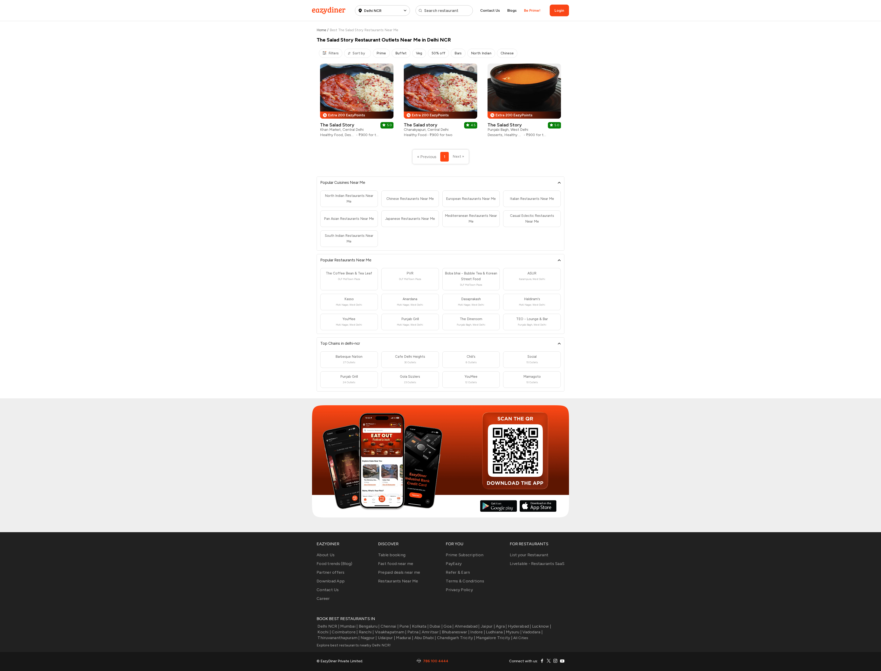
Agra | (501, 626)
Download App (331, 581)
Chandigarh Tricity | (456, 637)
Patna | (414, 632)
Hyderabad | (519, 626)
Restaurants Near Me (398, 581)
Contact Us (490, 10)
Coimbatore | (345, 632)
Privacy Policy (459, 589)
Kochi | (324, 632)
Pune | (405, 626)
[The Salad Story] (356, 102)
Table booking (391, 554)
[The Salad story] (440, 102)
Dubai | (436, 626)
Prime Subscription (464, 554)
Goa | (448, 626)
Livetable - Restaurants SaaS (537, 563)
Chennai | (390, 626)
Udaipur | (386, 637)
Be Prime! (532, 10)
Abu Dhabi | (425, 637)
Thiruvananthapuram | (339, 637)
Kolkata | (420, 626)
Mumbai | (349, 626)
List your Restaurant (529, 554)
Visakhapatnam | (391, 632)
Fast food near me (395, 563)
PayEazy (454, 563)
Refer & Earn (458, 572)
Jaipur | (488, 626)
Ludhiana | (495, 632)
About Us (326, 554)
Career (323, 598)
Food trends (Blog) (334, 563)
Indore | (477, 632)
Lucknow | (541, 626)
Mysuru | (513, 632)
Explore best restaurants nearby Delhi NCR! (354, 645)
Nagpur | (369, 637)
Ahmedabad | (467, 626)
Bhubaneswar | (455, 632)
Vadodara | (532, 632)
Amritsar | (431, 632)
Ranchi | (366, 632)
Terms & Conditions (465, 581)
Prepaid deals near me (399, 572)
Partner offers (331, 572)
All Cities (520, 638)
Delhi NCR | (328, 626)
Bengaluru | (369, 626)
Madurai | (404, 637)
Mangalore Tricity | (494, 637)
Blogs (512, 10)
